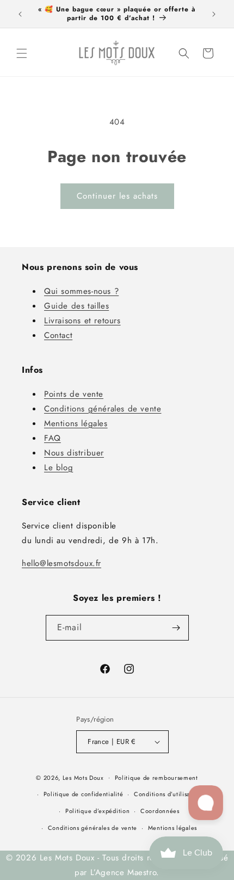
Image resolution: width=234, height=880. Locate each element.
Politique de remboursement (156, 777)
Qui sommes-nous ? (81, 291)
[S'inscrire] (176, 628)
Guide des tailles (76, 306)
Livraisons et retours (82, 321)
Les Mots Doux (83, 777)
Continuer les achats (117, 196)
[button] (22, 53)
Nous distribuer (74, 453)
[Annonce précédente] (20, 14)
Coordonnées (160, 811)
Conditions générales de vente (102, 409)
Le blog (58, 467)
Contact (58, 335)
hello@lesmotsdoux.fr (61, 563)
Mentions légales (76, 423)
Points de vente (73, 394)
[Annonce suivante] (214, 14)
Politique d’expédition (97, 811)
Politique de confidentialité (84, 794)
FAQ (52, 438)
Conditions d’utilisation (167, 794)
